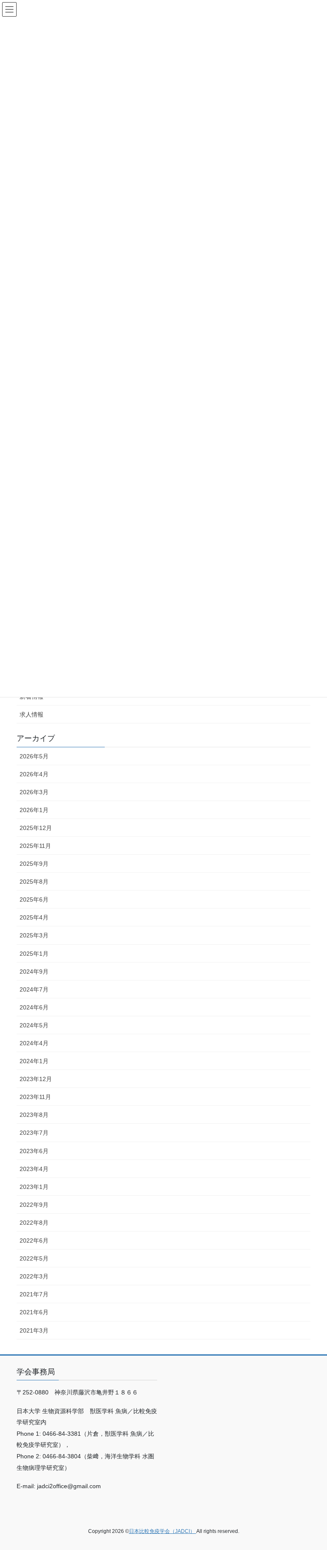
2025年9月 (34, 863)
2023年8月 (34, 1114)
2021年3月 (34, 1330)
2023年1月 (34, 1186)
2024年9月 (34, 971)
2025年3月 (34, 935)
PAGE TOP (311, 1496)
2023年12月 (36, 1079)
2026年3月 (34, 792)
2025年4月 (34, 917)
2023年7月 (34, 1132)
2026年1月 (34, 810)
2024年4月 (34, 1043)
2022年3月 (34, 1276)
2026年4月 (34, 774)
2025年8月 (34, 881)
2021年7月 (34, 1294)
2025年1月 (34, 953)
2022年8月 (34, 1222)
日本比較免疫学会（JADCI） (162, 1531)
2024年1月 (34, 1061)
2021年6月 (34, 1312)
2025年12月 (36, 827)
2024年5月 (34, 1025)
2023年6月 (34, 1151)
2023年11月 (35, 1096)
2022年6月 (34, 1240)
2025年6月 (34, 899)
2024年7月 (34, 989)
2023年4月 (34, 1168)
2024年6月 (34, 1007)
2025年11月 (35, 845)
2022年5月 (34, 1258)
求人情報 (31, 714)
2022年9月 (34, 1204)
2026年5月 (34, 756)
